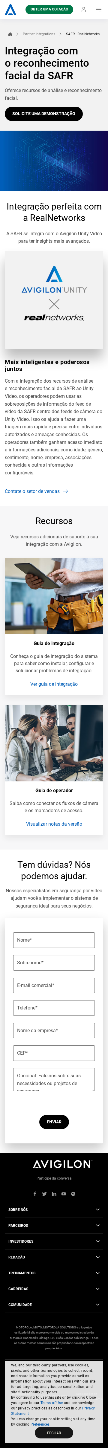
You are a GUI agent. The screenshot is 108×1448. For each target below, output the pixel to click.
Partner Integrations (39, 34)
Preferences (40, 1424)
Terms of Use (51, 1403)
